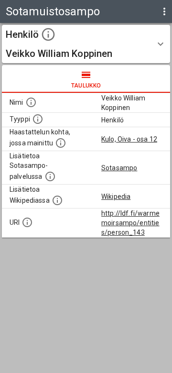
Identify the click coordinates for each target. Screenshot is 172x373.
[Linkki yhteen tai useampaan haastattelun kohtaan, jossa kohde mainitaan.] (60, 143)
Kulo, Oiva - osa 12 (129, 139)
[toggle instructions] (48, 34)
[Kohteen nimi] (31, 102)
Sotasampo (119, 168)
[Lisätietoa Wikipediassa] (57, 200)
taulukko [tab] (86, 85)
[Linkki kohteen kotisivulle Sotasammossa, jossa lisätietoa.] (50, 176)
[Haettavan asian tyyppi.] (37, 119)
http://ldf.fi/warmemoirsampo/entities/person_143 (130, 222)
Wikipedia (115, 196)
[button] (86, 44)
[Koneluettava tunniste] (27, 222)
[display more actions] (164, 11)
